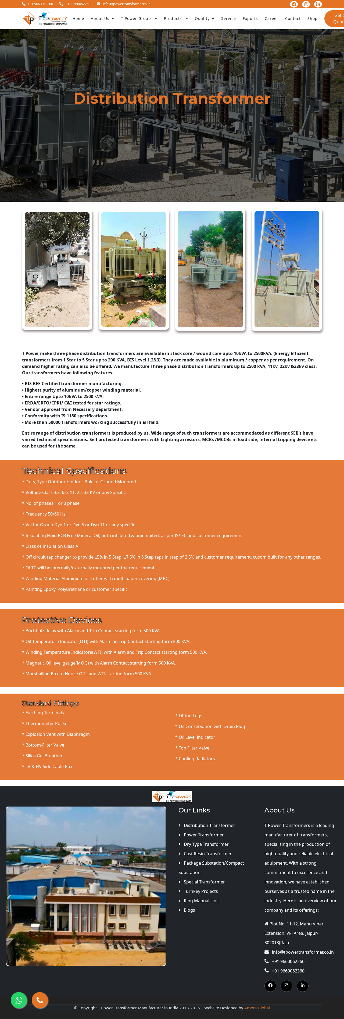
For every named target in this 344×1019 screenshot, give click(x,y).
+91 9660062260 (77, 3)
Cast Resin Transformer (207, 854)
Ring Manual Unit (201, 901)
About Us (100, 18)
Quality (202, 18)
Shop (312, 18)
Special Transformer (204, 882)
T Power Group (136, 18)
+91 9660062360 (40, 3)
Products (173, 18)
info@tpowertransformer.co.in (126, 3)
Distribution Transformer (209, 825)
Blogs (189, 910)
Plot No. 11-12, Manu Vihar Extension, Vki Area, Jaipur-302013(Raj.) (294, 933)
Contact (293, 18)
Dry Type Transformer (206, 844)
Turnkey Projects (200, 891)
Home (78, 18)
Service (228, 18)
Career (271, 18)
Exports (250, 18)
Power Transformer (203, 835)
